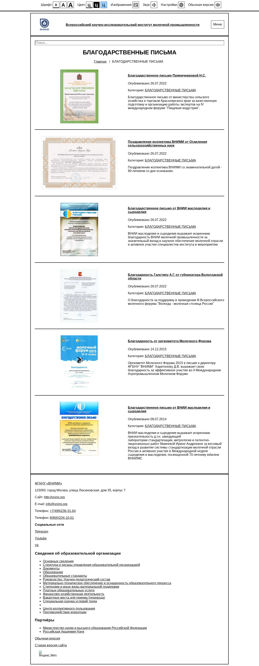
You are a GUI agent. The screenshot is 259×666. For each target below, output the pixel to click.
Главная (100, 61)
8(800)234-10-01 (62, 517)
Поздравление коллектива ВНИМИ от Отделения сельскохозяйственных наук (167, 143)
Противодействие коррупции (64, 612)
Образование (53, 572)
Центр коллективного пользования (69, 608)
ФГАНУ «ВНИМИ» (48, 483)
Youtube (41, 538)
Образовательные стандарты (65, 575)
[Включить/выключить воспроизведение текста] (154, 5)
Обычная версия (47, 638)
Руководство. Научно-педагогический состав (76, 579)
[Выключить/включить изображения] (136, 5)
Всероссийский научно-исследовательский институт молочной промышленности (133, 24)
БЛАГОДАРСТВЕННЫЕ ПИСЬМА (170, 90)
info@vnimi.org (56, 504)
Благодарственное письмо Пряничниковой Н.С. (167, 75)
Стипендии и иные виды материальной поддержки (81, 586)
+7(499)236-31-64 (63, 511)
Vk (37, 545)
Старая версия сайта (51, 645)
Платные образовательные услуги (68, 590)
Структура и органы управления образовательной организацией (91, 565)
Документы (51, 568)
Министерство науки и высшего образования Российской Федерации (95, 628)
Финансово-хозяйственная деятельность (73, 594)
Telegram (41, 531)
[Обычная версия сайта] (218, 5)
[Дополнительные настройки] (181, 5)
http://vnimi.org (54, 497)
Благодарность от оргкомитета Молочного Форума (169, 341)
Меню (217, 24)
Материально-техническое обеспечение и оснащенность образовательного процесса (107, 583)
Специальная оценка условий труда (70, 601)
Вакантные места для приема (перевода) (74, 597)
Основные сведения (58, 561)
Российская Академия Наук (63, 631)
